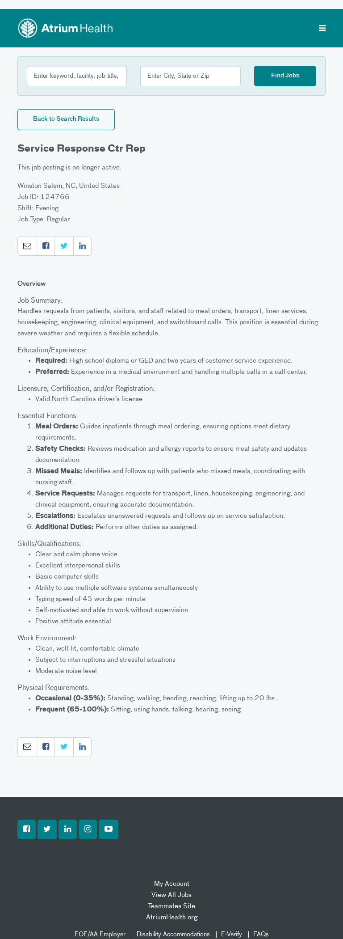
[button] (27, 246)
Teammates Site (171, 906)
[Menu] (322, 29)
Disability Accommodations (173, 934)
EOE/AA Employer (100, 934)
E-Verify (231, 934)
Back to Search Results (66, 119)
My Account (171, 883)
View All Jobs (171, 895)
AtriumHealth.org (171, 917)
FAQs (261, 934)
